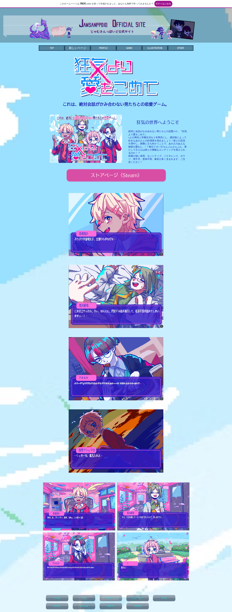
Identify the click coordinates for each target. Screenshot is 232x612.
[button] (180, 48)
